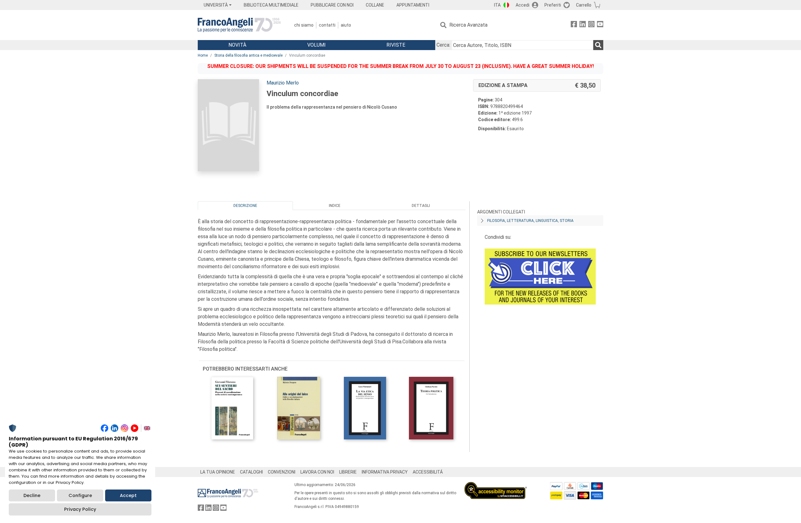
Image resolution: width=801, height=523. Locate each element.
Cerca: (443, 45)
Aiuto (346, 25)
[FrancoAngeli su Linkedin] (582, 25)
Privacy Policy (80, 509)
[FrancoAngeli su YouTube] (600, 25)
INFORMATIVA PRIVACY (385, 471)
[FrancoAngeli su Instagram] (591, 25)
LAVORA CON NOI (317, 471)
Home (203, 55)
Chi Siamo (304, 25)
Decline (31, 495)
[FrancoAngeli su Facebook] (574, 25)
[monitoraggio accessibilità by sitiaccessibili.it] (495, 486)
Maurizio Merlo (283, 83)
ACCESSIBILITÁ (428, 471)
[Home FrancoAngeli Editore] (239, 25)
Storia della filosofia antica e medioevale (248, 55)
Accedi (522, 5)
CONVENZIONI (281, 471)
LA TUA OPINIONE (217, 471)
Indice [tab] (334, 205)
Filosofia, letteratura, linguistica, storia (530, 220)
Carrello (583, 5)
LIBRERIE (348, 471)
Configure (80, 495)
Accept (128, 495)
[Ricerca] (598, 45)
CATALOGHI (251, 471)
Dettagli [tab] (421, 205)
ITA (497, 5)
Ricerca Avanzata (468, 25)
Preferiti (552, 5)
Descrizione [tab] (245, 205)
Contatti (327, 25)
